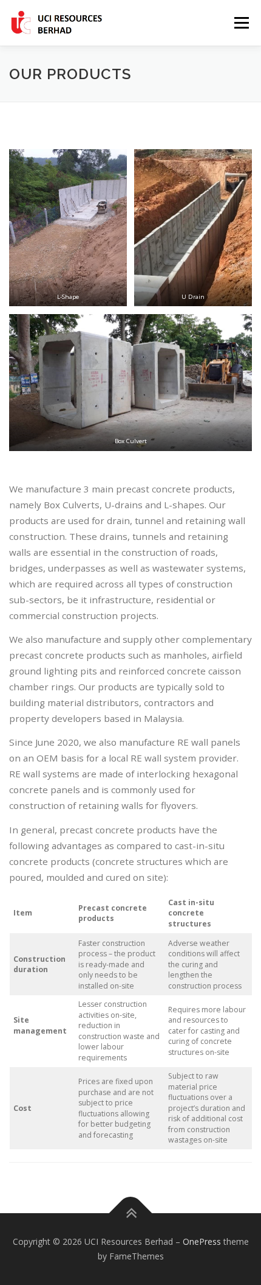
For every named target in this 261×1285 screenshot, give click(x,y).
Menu (241, 23)
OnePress (202, 1241)
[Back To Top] (130, 1213)
